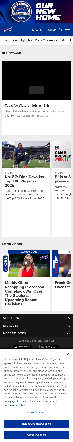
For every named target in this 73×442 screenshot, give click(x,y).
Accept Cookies (36, 434)
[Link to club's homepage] (7, 28)
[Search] (60, 29)
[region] (36, 395)
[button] (36, 90)
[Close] (68, 353)
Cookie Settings (36, 412)
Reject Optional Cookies (36, 423)
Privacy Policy (17, 404)
